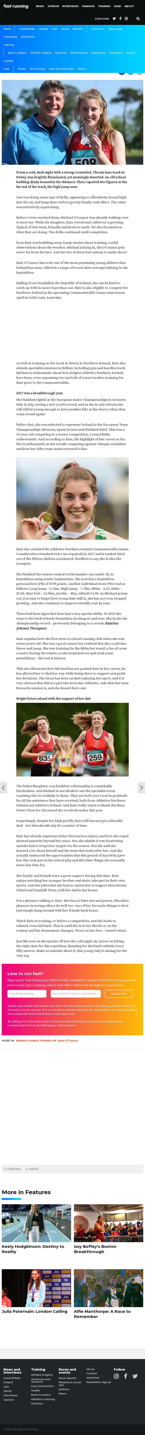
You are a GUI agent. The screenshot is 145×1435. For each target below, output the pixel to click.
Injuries (8, 60)
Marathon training (43, 1399)
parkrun (64, 1389)
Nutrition (37, 1403)
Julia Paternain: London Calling (34, 1311)
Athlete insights (42, 1375)
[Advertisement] (72, 331)
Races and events (67, 1371)
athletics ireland (27, 1040)
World (65, 29)
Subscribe (102, 18)
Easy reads (115, 29)
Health (131, 52)
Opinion (53, 6)
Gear (117, 6)
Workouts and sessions (40, 1380)
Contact (91, 1373)
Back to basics (41, 1395)
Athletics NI (48, 1040)
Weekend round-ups (70, 1383)
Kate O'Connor (68, 1040)
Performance (79, 52)
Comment (98, 29)
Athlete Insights (40, 52)
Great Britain (27, 29)
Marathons (98, 52)
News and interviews (13, 1371)
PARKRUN (88, 6)
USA (54, 29)
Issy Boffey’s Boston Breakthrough (95, 1249)
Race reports (67, 1378)
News (40, 6)
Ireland (43, 29)
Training (104, 6)
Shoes (22, 68)
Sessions (61, 52)
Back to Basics (17, 52)
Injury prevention (42, 1386)
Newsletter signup (98, 1382)
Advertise (92, 1377)
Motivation (116, 52)
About (129, 6)
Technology (37, 68)
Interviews (70, 6)
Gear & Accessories (61, 68)
